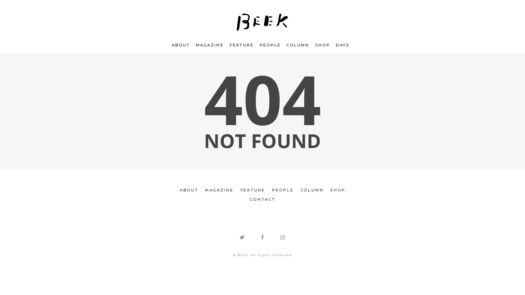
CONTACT (262, 199)
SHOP (322, 45)
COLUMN (298, 45)
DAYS (342, 45)
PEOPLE (270, 45)
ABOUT (181, 45)
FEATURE (241, 45)
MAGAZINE (209, 45)
